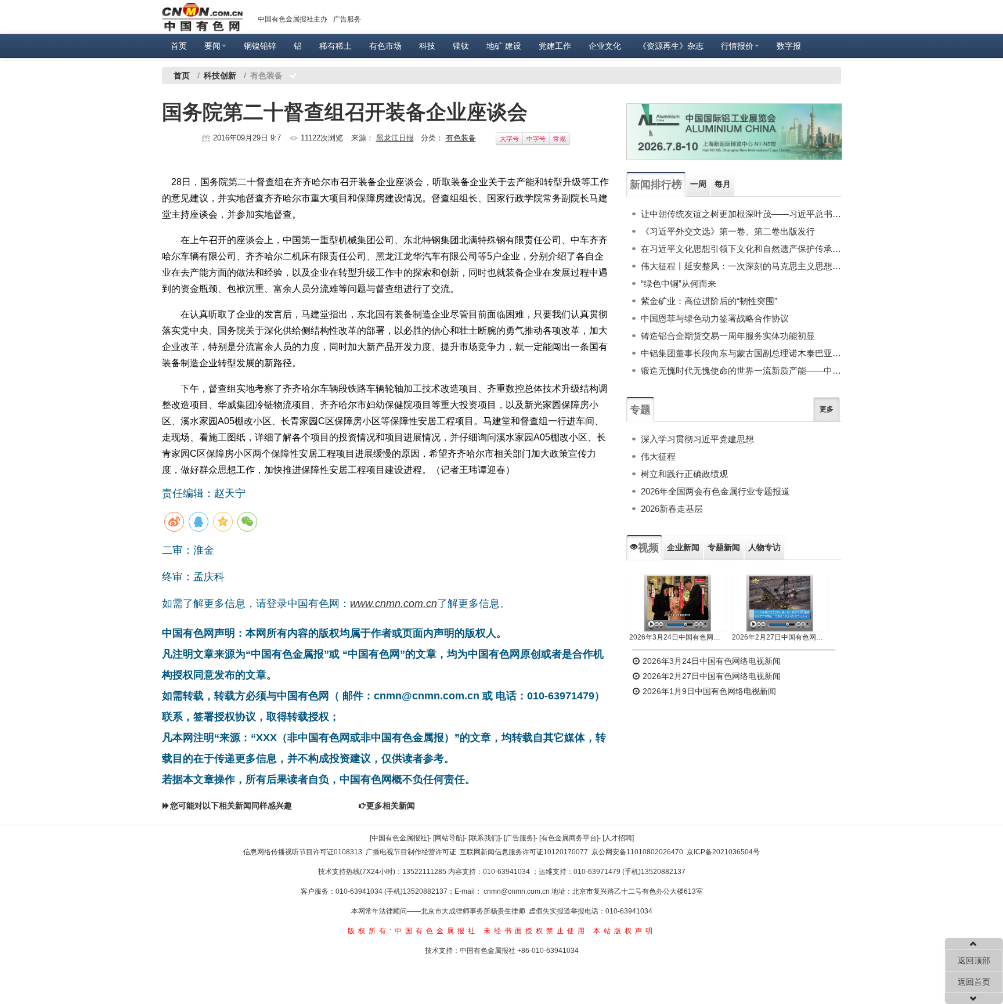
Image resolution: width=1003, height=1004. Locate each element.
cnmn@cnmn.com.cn (517, 891)
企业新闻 (683, 547)
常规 (559, 138)
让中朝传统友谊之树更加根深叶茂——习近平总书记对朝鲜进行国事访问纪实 (741, 214)
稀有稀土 (335, 45)
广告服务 (347, 19)
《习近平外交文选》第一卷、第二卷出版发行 (728, 231)
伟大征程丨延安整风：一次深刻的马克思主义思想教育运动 (741, 266)
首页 (179, 45)
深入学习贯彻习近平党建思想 (697, 439)
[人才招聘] (618, 838)
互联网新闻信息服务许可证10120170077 (524, 852)
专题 (640, 410)
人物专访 (764, 547)
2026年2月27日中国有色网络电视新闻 (780, 637)
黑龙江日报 (395, 137)
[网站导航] (448, 838)
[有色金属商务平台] (568, 838)
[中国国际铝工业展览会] (734, 131)
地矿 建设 (503, 45)
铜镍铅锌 (260, 45)
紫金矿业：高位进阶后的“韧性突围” (709, 301)
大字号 (509, 138)
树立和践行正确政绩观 (684, 474)
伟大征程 (658, 456)
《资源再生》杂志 (670, 45)
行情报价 (737, 45)
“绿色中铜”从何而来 (678, 283)
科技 (427, 45)
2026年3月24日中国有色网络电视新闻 (677, 637)
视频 (648, 548)
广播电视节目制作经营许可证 (411, 852)
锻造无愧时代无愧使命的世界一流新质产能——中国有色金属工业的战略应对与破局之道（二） (741, 370)
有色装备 (461, 137)
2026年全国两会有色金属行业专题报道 (715, 491)
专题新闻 (724, 547)
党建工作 (555, 45)
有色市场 (385, 45)
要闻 (212, 45)
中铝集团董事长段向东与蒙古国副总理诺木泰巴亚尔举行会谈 (741, 353)
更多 (827, 409)
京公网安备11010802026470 (637, 852)
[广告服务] (519, 838)
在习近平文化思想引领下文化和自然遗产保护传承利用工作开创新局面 (741, 249)
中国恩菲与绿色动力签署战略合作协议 (715, 318)
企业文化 (605, 45)
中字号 (536, 138)
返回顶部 (974, 960)
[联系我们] (484, 838)
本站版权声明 (624, 931)
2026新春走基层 (672, 509)
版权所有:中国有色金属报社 (413, 931)
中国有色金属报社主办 (292, 19)
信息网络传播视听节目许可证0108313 (302, 852)
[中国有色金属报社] (399, 838)
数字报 (789, 45)
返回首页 (974, 982)
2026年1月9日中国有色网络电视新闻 (708, 691)
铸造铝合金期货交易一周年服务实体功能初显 (728, 336)
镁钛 (461, 45)
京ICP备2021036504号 (723, 852)
